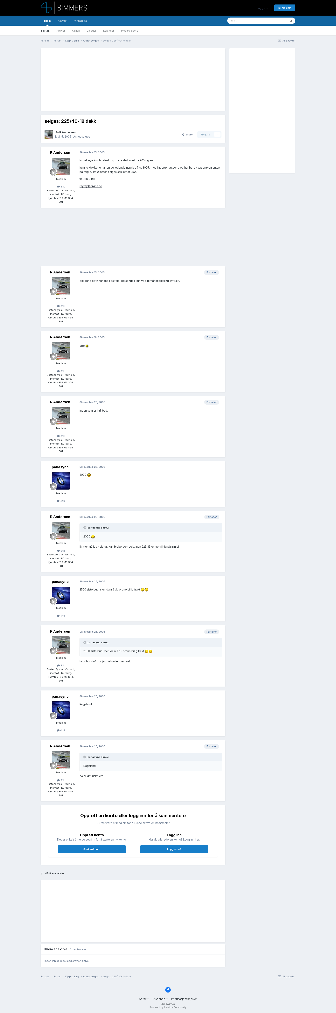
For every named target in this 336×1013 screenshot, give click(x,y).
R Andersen (67, 132)
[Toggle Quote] (85, 527)
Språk (143, 999)
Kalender (108, 30)
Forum (45, 30)
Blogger (91, 30)
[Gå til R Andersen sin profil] (49, 134)
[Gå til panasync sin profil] (61, 481)
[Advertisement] (115, 79)
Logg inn (263, 8)
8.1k (62, 186)
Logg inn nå (174, 849)
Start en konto (91, 849)
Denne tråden (274, 20)
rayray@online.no (91, 186)
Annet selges (81, 136)
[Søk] (291, 21)
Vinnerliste (80, 20)
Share (188, 134)
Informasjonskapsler (184, 999)
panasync (60, 467)
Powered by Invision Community (168, 1007)
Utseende (159, 999)
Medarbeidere (129, 30)
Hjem (47, 20)
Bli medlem (284, 7)
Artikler (61, 30)
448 (62, 500)
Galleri (76, 30)
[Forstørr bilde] (87, 345)
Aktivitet (62, 20)
